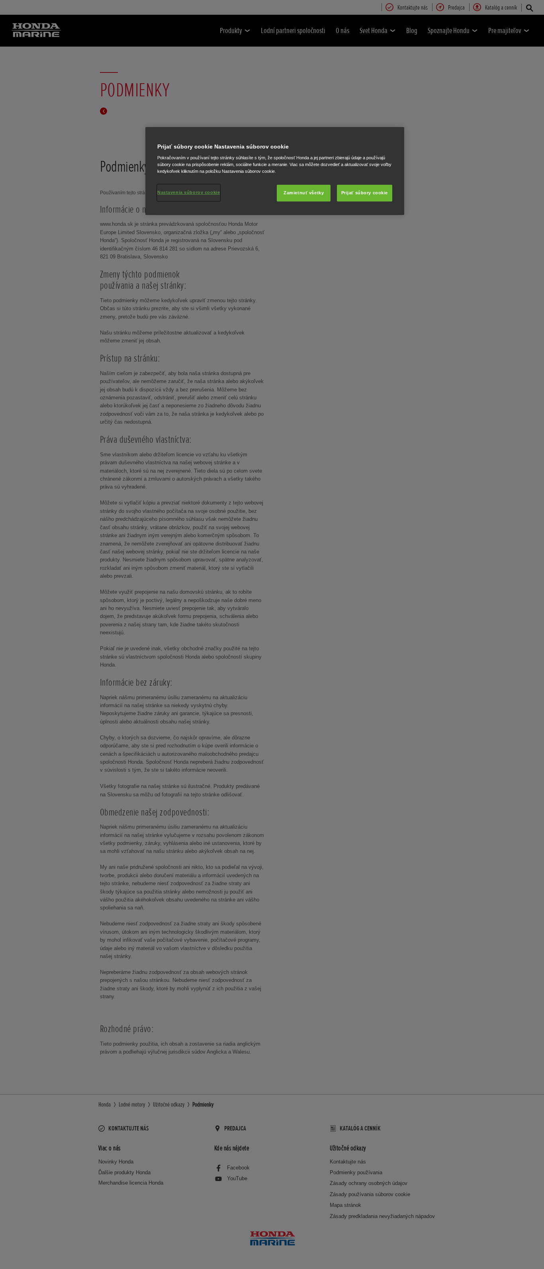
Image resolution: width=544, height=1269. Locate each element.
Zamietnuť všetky (304, 192)
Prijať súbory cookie (364, 192)
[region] (274, 171)
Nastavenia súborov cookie (188, 192)
